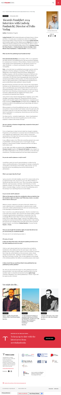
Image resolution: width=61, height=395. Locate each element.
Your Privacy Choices (34, 393)
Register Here (49, 338)
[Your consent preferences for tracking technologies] (6, 393)
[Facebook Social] (9, 371)
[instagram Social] (11, 371)
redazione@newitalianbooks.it (8, 368)
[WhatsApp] (53, 36)
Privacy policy (51, 388)
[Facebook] (48, 36)
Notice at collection (23, 393)
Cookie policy (56, 388)
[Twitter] (50, 36)
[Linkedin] (55, 36)
